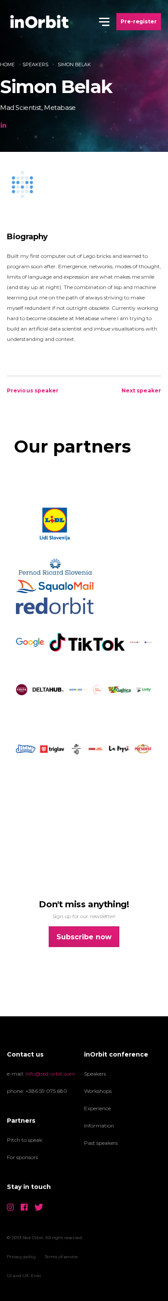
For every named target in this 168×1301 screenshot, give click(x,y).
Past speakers (101, 1143)
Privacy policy (21, 1256)
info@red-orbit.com (50, 1073)
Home (7, 64)
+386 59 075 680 (46, 1091)
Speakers (35, 64)
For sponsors (22, 1157)
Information (99, 1125)
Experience (97, 1108)
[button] (104, 21)
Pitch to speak (24, 1140)
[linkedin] (3, 124)
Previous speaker (33, 390)
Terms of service (61, 1256)
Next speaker (141, 390)
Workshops (98, 1091)
